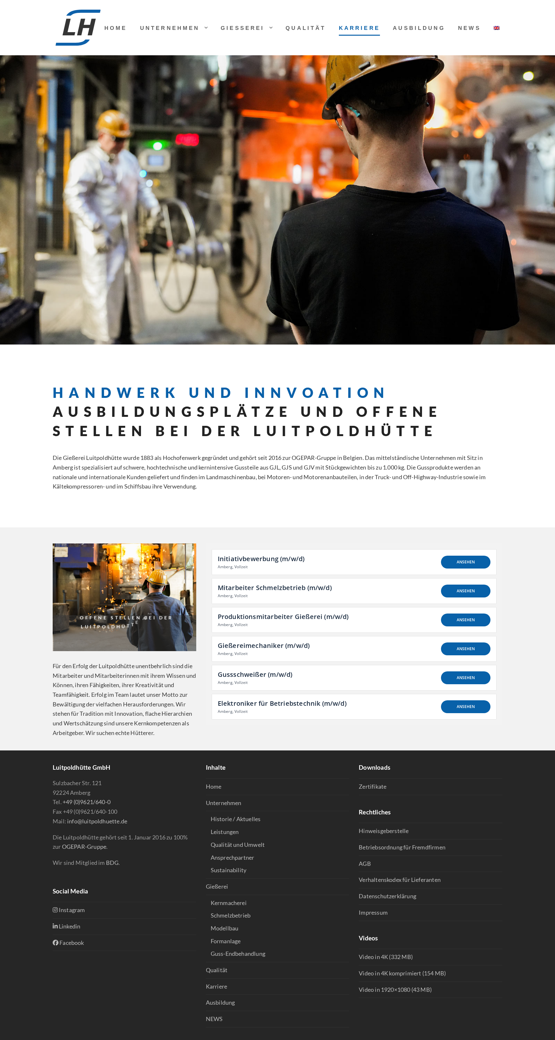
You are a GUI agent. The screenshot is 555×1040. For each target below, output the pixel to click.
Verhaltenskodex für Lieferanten (400, 879)
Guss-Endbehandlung (238, 953)
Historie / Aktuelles (236, 818)
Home (214, 786)
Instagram (71, 909)
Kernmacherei (229, 902)
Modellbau (225, 928)
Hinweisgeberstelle (384, 830)
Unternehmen (224, 802)
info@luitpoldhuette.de (97, 821)
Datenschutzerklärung (387, 896)
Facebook (71, 942)
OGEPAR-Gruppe (84, 846)
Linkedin (69, 926)
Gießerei (217, 886)
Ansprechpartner (232, 857)
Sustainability (229, 870)
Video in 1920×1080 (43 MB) (395, 989)
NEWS (214, 1018)
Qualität (216, 969)
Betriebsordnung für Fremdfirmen (402, 847)
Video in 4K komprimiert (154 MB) (402, 973)
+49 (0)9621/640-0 (86, 801)
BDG (112, 862)
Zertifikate (372, 786)
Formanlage (226, 941)
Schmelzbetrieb (231, 915)
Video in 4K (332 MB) (386, 956)
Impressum (373, 912)
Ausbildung (220, 1002)
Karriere (216, 986)
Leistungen (225, 831)
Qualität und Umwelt (238, 844)
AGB (365, 863)
